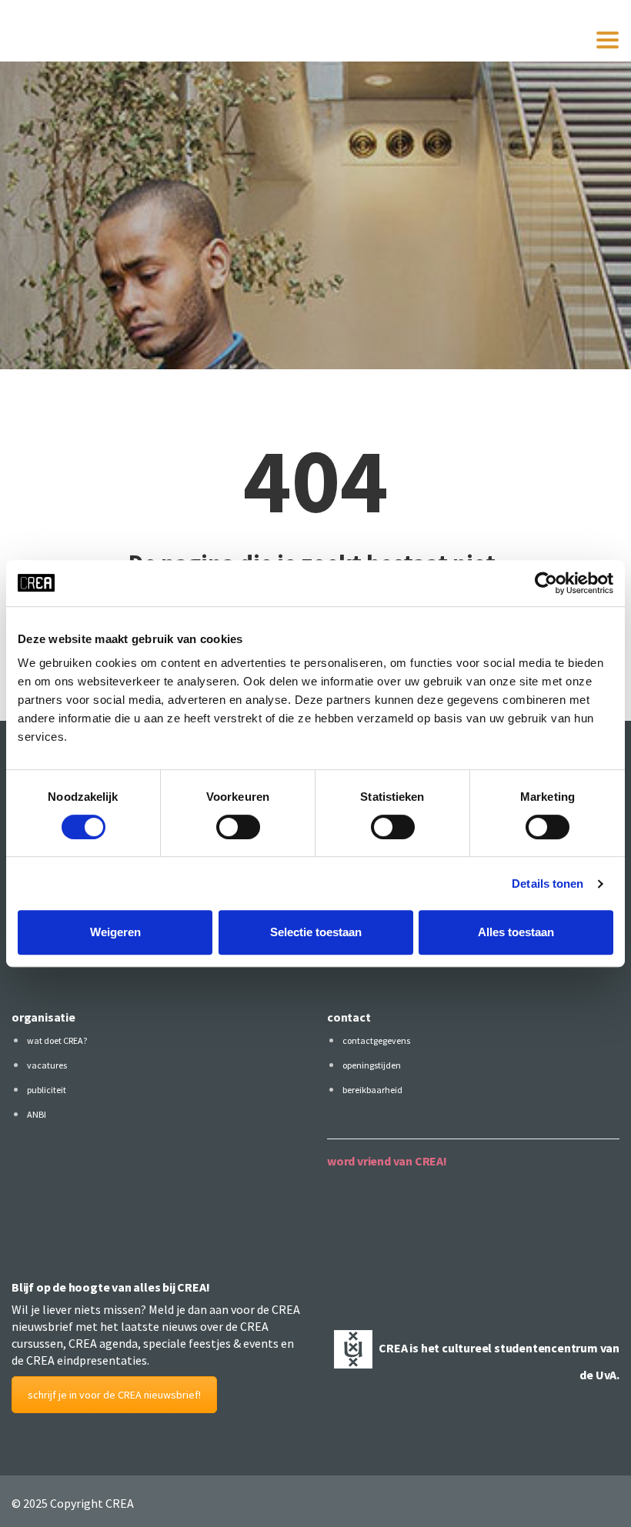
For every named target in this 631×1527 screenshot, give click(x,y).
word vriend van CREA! (387, 1161)
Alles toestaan (516, 932)
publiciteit (46, 1089)
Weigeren (115, 932)
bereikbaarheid (372, 1089)
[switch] (238, 827)
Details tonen (547, 883)
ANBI (36, 1114)
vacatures (47, 1065)
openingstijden (371, 1065)
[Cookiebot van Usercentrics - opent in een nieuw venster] (546, 583)
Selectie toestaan (316, 932)
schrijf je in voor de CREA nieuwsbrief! (114, 1395)
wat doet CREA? (57, 1040)
